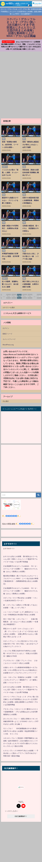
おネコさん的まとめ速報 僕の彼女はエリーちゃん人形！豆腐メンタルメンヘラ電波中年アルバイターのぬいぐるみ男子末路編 (20, 559)
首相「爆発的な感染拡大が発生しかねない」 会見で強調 (31, 144)
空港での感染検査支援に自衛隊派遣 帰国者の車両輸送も (30, 200)
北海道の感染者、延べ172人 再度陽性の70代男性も (30, 228)
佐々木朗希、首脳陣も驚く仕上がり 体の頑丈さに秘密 (10, 284)
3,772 (8, 296)
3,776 (30, 296)
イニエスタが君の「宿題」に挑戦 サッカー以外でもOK (10, 172)
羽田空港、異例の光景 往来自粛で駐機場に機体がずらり (31, 172)
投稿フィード (7, 334)
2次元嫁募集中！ (21, 816)
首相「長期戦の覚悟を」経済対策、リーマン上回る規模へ (10, 144)
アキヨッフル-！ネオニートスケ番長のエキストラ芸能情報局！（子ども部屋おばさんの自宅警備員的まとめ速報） (20, 711)
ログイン (6, 328)
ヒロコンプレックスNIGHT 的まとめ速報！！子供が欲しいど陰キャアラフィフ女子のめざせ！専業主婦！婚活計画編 (20, 753)
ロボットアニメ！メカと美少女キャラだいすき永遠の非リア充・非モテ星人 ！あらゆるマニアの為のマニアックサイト (20, 643)
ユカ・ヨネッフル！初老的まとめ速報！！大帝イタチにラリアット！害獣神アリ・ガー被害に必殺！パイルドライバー (20, 679)
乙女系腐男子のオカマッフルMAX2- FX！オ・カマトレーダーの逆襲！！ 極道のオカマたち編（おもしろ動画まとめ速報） (20, 568)
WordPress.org (8, 344)
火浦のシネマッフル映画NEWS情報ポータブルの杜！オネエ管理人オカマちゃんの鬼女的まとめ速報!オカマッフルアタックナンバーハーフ (20, 670)
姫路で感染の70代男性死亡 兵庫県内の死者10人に (10, 228)
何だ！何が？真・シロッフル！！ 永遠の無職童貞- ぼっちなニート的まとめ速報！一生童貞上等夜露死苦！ (20, 621)
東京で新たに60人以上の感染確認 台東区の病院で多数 (30, 284)
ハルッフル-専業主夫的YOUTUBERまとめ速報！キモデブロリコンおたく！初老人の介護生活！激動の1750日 (20, 653)
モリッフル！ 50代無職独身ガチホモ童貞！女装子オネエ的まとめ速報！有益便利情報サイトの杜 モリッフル (20, 731)
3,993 (39, 296)
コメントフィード (9, 339)
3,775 (24, 296)
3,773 (14, 296)
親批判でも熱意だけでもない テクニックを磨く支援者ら (10, 200)
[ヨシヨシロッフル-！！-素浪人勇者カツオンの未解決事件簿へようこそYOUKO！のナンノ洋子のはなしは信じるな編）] (20, 721)
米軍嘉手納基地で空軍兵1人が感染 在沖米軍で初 (10, 256)
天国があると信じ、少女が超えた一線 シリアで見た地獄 (30, 256)
